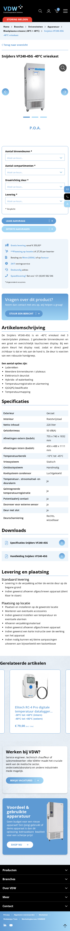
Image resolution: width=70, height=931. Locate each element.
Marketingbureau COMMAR (33, 919)
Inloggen (48, 11)
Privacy (6, 915)
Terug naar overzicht (15, 44)
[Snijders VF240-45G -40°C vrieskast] (63, 68)
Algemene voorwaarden (24, 915)
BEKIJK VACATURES (21, 780)
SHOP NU (16, 844)
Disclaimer (43, 915)
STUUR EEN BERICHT (21, 313)
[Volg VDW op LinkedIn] (5, 925)
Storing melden (17, 19)
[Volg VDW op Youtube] (11, 925)
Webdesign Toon (10, 919)
